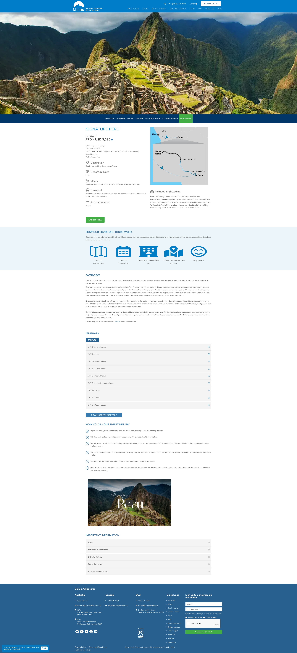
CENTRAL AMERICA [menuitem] (178, 9)
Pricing (130, 119)
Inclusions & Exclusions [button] (98, 549)
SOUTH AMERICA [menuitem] (159, 9)
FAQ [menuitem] (200, 9)
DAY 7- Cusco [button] (94, 390)
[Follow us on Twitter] (77, 631)
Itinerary (121, 119)
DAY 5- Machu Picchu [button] (97, 376)
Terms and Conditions (98, 647)
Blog (169, 619)
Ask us (117, 322)
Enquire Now (186, 119)
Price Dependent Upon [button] (97, 571)
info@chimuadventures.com (148, 605)
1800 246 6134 (113, 601)
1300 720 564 (82, 601)
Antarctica (171, 600)
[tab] (148, 347)
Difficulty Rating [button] (95, 557)
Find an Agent (173, 631)
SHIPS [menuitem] (192, 9)
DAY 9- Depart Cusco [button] (97, 405)
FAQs (170, 616)
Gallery (139, 119)
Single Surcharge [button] (95, 564)
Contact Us (172, 642)
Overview (109, 119)
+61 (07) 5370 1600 (177, 3)
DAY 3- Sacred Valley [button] (97, 361)
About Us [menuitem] (209, 9)
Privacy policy (16, 649)
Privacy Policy (81, 647)
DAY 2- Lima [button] (93, 354)
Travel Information (174, 623)
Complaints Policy (83, 650)
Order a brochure (174, 627)
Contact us (211, 3)
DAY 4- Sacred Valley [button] (97, 368)
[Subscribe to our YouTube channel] (95, 631)
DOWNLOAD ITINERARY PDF (104, 415)
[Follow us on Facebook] (82, 631)
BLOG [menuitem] (220, 9)
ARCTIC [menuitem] (145, 9)
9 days (92, 339)
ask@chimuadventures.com (117, 605)
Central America (173, 612)
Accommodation (152, 119)
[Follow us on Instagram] (91, 631)
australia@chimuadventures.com (88, 605)
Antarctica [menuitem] (133, 9)
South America (173, 608)
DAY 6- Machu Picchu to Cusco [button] (100, 383)
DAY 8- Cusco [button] (94, 397)
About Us (171, 635)
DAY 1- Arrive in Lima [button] (97, 347)
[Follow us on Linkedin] (86, 631)
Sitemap (171, 638)
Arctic (170, 604)
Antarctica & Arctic (195, 617)
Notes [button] (90, 542)
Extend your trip (170, 119)
